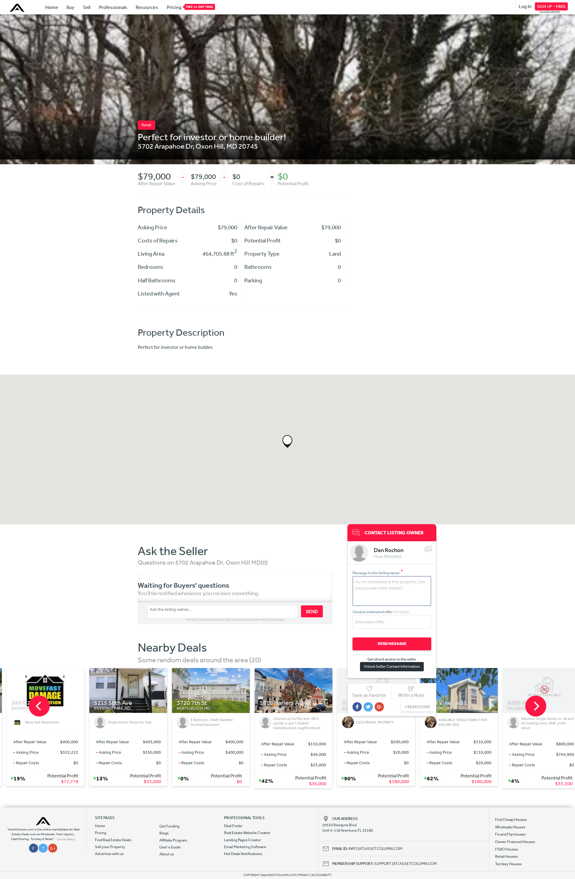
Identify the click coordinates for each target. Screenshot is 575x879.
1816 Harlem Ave (119, 703)
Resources (147, 7)
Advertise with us (109, 853)
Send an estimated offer (380, 611)
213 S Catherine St (204, 703)
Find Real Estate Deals (113, 839)
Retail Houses (506, 856)
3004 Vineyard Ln (285, 703)
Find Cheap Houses (511, 819)
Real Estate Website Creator (247, 832)
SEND (312, 611)
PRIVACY (304, 875)
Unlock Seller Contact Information (392, 666)
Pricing (174, 7)
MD (231, 146)
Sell (86, 7)
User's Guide (170, 847)
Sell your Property (110, 846)
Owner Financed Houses (515, 841)
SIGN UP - (551, 6)
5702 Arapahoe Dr (165, 146)
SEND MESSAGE (392, 643)
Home (51, 7)
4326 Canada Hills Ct (454, 703)
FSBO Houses (506, 849)
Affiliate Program (173, 840)
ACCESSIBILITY (321, 875)
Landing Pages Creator (242, 839)
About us (166, 854)
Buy (70, 7)
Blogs (164, 833)
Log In (525, 6)
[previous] (39, 706)
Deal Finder (233, 825)
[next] (535, 706)
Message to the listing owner (377, 572)
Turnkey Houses (508, 863)
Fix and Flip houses (510, 834)
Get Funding (169, 826)
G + (52, 848)
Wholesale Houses (510, 827)
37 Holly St (524, 703)
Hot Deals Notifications (243, 853)
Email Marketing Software (245, 846)
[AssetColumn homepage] (18, 8)
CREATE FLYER (417, 706)
